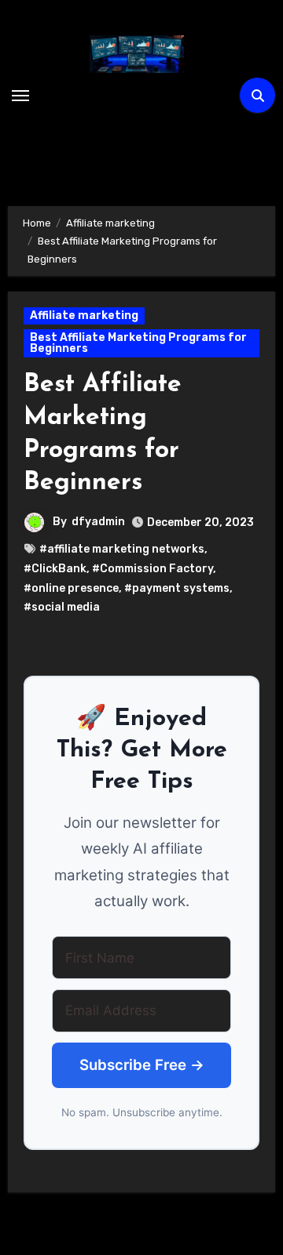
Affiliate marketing (84, 315)
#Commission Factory (152, 568)
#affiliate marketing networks (121, 549)
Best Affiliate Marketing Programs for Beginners (138, 343)
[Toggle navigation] (20, 95)
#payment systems (177, 588)
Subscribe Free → (141, 1065)
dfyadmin (98, 521)
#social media (62, 607)
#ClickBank (55, 568)
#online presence (71, 588)
